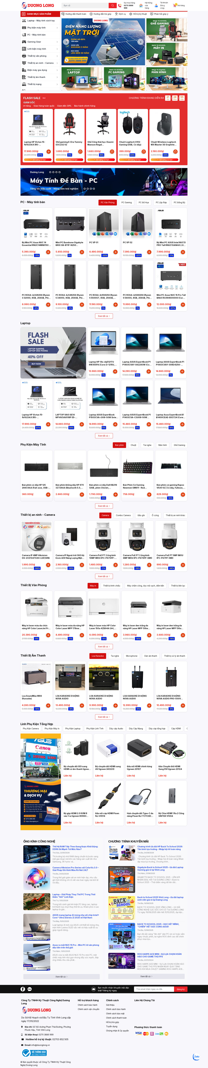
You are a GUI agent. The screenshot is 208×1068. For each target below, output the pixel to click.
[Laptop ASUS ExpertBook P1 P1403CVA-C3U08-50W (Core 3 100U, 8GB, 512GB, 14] (137, 396)
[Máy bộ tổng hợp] (104, 182)
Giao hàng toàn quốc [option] (91, 106)
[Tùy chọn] (80, 152)
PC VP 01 (93, 242)
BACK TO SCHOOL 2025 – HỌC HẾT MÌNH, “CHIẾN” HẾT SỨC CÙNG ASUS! (158, 925)
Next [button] (140, 42)
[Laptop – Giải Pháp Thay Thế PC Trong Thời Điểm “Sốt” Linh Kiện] (36, 901)
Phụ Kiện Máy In (52, 728)
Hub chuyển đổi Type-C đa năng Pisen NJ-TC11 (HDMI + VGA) (140, 816)
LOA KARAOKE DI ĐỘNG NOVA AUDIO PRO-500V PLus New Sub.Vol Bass (169, 699)
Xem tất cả (103, 316)
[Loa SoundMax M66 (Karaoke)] (36, 677)
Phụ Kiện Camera (31, 728)
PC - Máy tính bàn (33, 202)
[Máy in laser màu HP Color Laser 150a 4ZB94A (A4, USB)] (104, 607)
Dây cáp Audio (116, 728)
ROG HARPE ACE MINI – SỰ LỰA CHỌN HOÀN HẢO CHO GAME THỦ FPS (159, 955)
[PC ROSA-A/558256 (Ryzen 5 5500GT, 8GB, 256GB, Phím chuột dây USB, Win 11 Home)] (104, 276)
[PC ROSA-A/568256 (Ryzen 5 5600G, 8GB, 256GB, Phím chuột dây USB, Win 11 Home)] (137, 276)
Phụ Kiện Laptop (73, 728)
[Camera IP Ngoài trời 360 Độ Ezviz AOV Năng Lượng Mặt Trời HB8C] (70, 536)
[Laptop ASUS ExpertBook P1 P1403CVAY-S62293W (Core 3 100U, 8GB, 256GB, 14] (137, 343)
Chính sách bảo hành (87, 1005)
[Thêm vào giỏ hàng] (49, 152)
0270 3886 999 (128, 7)
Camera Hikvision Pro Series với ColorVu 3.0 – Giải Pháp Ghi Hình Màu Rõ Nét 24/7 (75, 868)
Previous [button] (66, 42)
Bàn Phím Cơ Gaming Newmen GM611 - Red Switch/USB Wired (134, 488)
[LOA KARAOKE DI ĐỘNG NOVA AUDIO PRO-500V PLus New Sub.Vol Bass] (171, 677)
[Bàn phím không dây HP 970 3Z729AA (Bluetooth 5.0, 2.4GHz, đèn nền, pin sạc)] (70, 466)
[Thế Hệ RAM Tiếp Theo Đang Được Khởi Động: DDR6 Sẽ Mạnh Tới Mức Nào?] (36, 854)
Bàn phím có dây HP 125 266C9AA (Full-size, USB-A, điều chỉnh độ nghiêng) (36, 488)
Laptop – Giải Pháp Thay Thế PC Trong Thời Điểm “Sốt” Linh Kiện (73, 895)
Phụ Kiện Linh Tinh (94, 728)
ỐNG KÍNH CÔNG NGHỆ (39, 841)
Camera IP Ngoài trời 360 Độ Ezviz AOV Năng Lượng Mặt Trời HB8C (70, 558)
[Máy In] (166, 54)
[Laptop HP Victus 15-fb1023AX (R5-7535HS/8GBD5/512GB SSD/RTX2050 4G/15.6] (38, 124)
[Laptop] (82, 78)
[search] (113, 5)
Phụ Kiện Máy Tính (33, 444)
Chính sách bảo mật (115, 1013)
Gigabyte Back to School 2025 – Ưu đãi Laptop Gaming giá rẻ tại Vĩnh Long (160, 868)
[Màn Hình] (166, 78)
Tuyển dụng (111, 1026)
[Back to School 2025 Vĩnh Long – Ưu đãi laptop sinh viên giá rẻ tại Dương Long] (121, 908)
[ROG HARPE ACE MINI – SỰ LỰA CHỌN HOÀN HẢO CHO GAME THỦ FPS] (121, 961)
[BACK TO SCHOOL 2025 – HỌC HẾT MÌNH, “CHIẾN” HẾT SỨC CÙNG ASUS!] (121, 936)
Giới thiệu (110, 1005)
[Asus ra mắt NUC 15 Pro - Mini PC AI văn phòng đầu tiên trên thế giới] (36, 957)
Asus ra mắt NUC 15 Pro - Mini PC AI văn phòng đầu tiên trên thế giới (75, 946)
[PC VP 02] (137, 224)
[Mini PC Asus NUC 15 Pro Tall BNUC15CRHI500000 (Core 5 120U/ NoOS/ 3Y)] (171, 276)
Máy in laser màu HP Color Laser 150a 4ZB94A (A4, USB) (102, 628)
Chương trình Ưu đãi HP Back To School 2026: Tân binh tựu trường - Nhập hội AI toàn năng (160, 847)
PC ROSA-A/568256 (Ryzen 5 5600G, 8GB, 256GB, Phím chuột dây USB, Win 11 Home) (137, 298)
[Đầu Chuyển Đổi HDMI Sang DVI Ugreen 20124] (172, 748)
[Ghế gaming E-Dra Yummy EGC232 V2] (69, 124)
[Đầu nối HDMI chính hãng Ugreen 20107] (140, 748)
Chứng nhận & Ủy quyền (117, 1030)
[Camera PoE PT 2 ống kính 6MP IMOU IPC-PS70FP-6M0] (137, 536)
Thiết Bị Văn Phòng (34, 585)
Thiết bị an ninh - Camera (38, 514)
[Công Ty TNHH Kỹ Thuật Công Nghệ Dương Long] (38, 5)
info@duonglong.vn (40, 1045)
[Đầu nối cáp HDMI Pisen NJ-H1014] (109, 795)
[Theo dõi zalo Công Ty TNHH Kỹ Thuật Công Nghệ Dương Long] (29, 989)
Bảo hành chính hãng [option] (67, 106)
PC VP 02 (127, 242)
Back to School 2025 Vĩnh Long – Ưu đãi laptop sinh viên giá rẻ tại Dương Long (160, 898)
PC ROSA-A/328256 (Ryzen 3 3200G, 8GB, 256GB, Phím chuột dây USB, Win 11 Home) (36, 298)
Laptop (25, 323)
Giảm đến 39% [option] (47, 106)
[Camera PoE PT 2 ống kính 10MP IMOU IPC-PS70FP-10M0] (104, 536)
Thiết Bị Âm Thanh (33, 655)
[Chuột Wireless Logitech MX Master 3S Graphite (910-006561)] (165, 124)
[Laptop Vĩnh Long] (41, 782)
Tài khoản (164, 3)
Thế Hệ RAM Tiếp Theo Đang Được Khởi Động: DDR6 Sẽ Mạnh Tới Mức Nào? (75, 847)
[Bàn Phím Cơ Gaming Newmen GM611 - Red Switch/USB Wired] (137, 466)
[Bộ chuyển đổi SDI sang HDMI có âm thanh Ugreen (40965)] (77, 748)
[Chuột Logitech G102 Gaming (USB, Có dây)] (133, 124)
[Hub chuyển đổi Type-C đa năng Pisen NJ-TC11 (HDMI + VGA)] (140, 795)
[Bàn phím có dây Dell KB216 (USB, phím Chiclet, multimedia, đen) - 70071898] (104, 466)
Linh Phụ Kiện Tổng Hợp (37, 724)
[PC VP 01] (104, 224)
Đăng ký (181, 989)
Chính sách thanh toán (116, 1018)
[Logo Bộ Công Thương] (34, 1053)
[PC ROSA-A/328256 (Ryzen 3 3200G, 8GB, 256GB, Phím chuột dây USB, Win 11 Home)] (36, 276)
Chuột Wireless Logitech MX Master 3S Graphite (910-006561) (163, 145)
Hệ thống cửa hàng (148, 5)
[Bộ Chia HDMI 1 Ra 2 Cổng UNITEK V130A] (172, 795)
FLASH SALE (31, 98)
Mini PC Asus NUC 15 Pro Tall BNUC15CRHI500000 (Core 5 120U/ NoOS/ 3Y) (171, 298)
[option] (103, 41)
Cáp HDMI (176, 728)
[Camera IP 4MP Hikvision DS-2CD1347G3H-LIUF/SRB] (36, 536)
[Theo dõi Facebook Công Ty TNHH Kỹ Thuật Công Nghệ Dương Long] (23, 989)
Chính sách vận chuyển (88, 1009)
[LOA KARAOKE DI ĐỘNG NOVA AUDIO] (70, 677)
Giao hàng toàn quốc (27, 106)
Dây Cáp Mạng (136, 728)
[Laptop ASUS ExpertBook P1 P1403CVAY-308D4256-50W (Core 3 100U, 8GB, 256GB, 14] (170, 343)
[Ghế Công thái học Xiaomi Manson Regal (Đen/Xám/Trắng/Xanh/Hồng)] (101, 124)
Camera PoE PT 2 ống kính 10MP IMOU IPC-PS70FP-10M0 (102, 558)
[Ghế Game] (166, 29)
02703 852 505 (60, 1039)
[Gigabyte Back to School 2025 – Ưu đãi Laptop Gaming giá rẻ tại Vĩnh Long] (121, 879)
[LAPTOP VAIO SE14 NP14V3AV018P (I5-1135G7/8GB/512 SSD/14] (70, 396)
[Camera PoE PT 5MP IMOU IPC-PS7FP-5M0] (171, 536)
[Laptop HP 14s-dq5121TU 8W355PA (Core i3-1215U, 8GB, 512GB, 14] (103, 343)
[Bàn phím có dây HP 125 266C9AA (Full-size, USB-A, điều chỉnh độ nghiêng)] (36, 466)
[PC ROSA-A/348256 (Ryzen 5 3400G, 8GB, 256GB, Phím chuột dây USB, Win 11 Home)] (70, 276)
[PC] (124, 78)
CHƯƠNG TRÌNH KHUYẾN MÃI (128, 841)
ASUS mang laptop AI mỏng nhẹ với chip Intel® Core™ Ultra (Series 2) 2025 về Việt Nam (75, 916)
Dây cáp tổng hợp (157, 728)
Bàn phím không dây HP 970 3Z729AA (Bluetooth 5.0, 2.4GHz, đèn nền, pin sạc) (70, 488)
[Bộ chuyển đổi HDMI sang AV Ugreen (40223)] (109, 748)
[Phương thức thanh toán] (151, 1033)
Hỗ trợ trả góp (112, 1022)
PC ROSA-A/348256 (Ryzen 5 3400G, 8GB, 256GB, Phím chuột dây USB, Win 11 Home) (70, 298)
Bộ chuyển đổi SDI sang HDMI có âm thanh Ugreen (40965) (77, 769)
